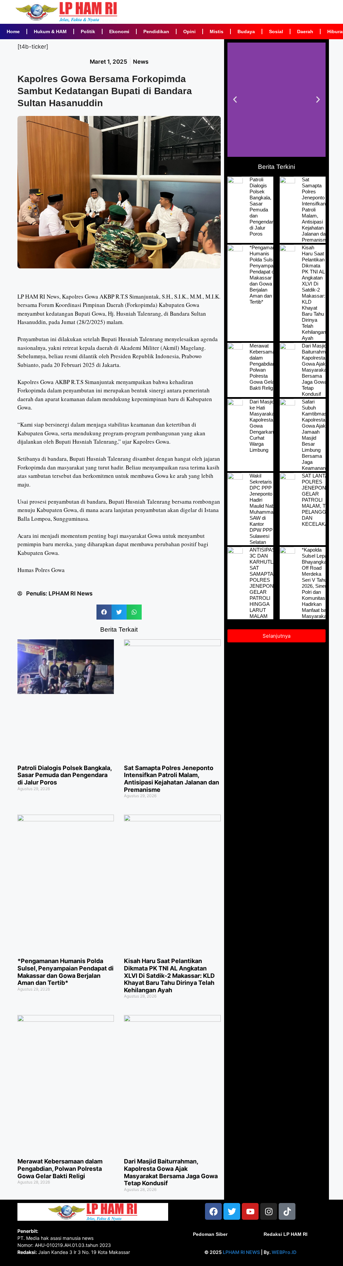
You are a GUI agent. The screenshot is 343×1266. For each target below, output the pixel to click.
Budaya (246, 31)
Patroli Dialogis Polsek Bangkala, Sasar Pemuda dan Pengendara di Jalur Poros (64, 775)
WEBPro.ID (284, 1252)
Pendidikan (156, 31)
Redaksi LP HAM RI (285, 1234)
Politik (88, 31)
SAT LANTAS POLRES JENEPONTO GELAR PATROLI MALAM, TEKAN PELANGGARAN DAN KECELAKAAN (321, 500)
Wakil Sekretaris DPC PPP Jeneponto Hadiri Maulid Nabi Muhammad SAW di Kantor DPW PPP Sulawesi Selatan (263, 509)
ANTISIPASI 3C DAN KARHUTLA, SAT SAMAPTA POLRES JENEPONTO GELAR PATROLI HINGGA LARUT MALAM (265, 583)
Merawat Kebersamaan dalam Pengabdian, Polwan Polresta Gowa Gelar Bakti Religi (59, 1168)
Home (13, 31)
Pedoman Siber (210, 1234)
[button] (104, 612)
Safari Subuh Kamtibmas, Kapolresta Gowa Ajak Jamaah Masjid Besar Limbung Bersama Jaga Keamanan (315, 435)
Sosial (276, 31)
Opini (189, 31)
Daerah (305, 31)
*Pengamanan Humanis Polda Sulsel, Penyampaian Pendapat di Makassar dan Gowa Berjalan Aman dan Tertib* (65, 971)
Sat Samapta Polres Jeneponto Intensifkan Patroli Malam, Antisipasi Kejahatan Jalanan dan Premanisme (171, 778)
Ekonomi (119, 31)
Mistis (216, 31)
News (140, 61)
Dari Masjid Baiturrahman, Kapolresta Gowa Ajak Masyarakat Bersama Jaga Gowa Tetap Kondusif (171, 1172)
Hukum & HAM (50, 31)
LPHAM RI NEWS (241, 1252)
